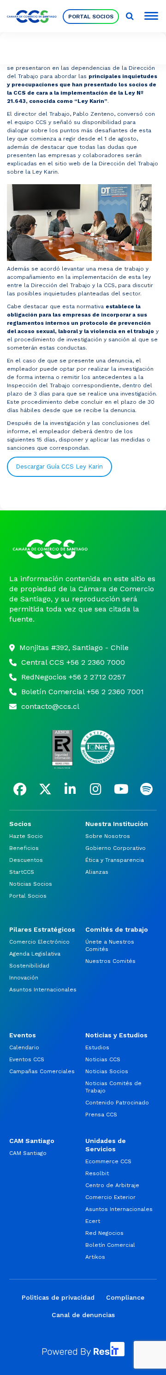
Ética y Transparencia (114, 860)
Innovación (23, 977)
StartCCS (21, 872)
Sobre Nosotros (107, 836)
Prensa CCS (101, 1114)
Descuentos (26, 860)
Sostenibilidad (29, 965)
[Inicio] (83, 549)
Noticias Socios (30, 884)
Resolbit (97, 1173)
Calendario (24, 1047)
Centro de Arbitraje (112, 1185)
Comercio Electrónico (39, 942)
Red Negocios (104, 1233)
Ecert (92, 1221)
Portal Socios (90, 16)
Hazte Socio (26, 836)
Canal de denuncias (83, 1314)
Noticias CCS (102, 1059)
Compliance (125, 1297)
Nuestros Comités (110, 961)
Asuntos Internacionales (43, 989)
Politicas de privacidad (58, 1297)
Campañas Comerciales (42, 1071)
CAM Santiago (28, 1153)
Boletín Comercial (110, 1245)
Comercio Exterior (110, 1197)
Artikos (95, 1257)
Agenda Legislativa (34, 954)
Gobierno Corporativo (115, 848)
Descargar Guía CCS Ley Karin (59, 466)
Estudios (97, 1047)
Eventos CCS (26, 1059)
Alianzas (96, 872)
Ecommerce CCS (108, 1161)
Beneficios (24, 848)
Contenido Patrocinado (117, 1102)
